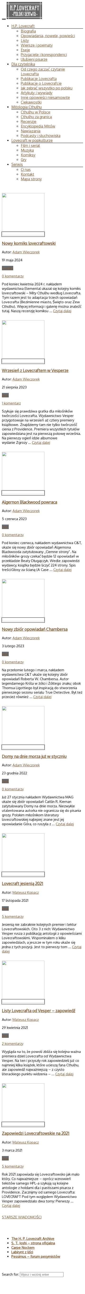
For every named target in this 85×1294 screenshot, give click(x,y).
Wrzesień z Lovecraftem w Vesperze (35, 370)
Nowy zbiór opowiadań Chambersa (35, 629)
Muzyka (27, 150)
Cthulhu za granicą (36, 116)
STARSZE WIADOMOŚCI (22, 1217)
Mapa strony (31, 179)
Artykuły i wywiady (36, 92)
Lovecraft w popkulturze (32, 140)
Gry (23, 159)
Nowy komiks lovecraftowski (29, 243)
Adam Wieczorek (26, 252)
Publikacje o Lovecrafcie (41, 83)
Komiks (7, 268)
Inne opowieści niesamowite (45, 97)
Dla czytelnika (23, 64)
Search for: (11, 1274)
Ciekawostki (31, 102)
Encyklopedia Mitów (38, 126)
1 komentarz (11, 403)
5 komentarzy (13, 916)
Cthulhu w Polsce (35, 112)
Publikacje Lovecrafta (39, 78)
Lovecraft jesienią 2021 (22, 883)
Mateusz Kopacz (26, 892)
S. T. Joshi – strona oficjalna (33, 1243)
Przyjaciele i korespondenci (44, 54)
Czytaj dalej (62, 311)
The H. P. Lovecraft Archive (32, 1238)
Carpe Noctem (22, 1247)
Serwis (17, 164)
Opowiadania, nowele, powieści (48, 35)
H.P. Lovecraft (23, 26)
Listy (25, 40)
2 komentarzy (12, 1043)
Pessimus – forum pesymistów (35, 1256)
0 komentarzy (13, 276)
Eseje (25, 50)
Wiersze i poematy (37, 45)
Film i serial (30, 145)
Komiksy (28, 155)
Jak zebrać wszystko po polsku (46, 88)
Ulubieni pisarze (34, 59)
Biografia (28, 31)
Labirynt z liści (22, 1252)
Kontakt (27, 174)
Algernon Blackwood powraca (29, 502)
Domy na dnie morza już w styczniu (34, 756)
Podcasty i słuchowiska (40, 135)
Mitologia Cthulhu (26, 107)
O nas (26, 169)
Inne (5, 395)
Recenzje (28, 121)
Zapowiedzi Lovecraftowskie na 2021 (35, 1133)
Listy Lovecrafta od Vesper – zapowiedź (38, 1010)
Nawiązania (30, 131)
